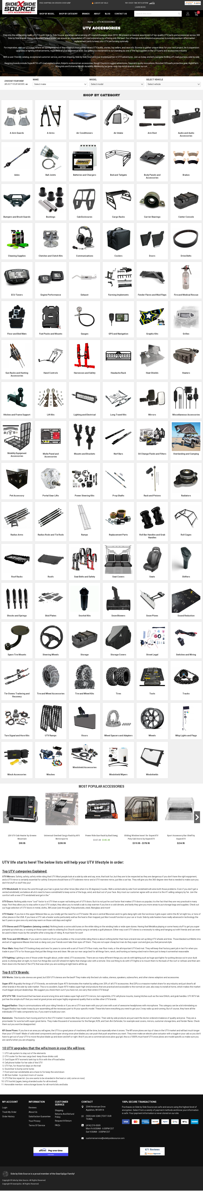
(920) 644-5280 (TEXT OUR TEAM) (98, 1117)
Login (4, 1107)
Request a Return (63, 1121)
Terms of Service (37, 1125)
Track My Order (9, 1112)
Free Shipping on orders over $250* (55, 3)
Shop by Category (68, 13)
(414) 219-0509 (93, 1125)
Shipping (59, 1110)
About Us (33, 1112)
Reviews (33, 1107)
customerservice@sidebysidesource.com (105, 1138)
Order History (8, 1116)
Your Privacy (34, 1121)
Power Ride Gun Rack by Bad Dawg (101, 835)
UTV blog (30, 47)
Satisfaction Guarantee (40, 1116)
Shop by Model (47, 13)
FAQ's (57, 1125)
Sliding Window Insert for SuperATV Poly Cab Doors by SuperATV (141, 837)
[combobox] (60, 84)
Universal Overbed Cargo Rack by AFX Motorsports (62, 837)
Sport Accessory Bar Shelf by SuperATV (181, 837)
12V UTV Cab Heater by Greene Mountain (22, 837)
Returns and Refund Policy (64, 1115)
